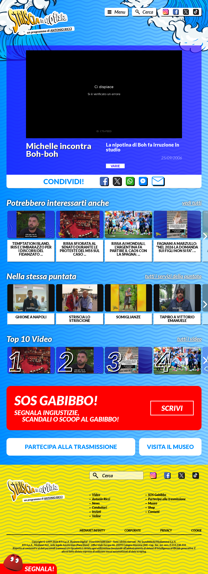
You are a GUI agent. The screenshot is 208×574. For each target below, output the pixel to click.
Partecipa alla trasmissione (71, 446)
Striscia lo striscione (79, 318)
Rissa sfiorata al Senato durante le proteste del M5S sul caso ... (80, 249)
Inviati (96, 512)
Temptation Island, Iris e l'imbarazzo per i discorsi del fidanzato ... (31, 249)
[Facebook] (176, 12)
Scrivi (172, 408)
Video (96, 495)
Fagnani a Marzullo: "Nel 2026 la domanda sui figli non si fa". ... (177, 247)
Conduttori (99, 507)
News (96, 503)
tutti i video (189, 338)
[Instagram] (166, 12)
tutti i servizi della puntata (173, 276)
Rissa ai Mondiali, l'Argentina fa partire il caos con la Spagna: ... (128, 249)
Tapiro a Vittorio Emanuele (177, 318)
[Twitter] (186, 12)
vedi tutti (192, 202)
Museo (152, 503)
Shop (151, 507)
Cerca (148, 12)
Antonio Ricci (101, 499)
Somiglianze (128, 317)
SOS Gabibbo (157, 495)
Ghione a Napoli (30, 317)
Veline (96, 516)
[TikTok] (196, 12)
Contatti (153, 512)
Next (205, 236)
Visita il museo (170, 446)
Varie (115, 166)
